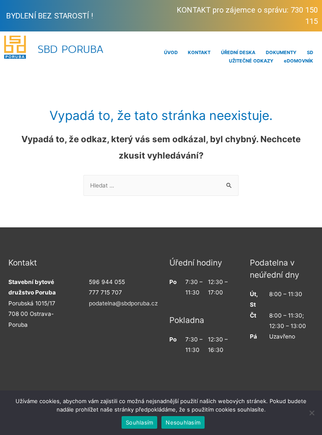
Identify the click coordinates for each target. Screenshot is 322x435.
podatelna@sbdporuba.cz (123, 303)
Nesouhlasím (183, 422)
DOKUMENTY (281, 52)
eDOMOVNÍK (298, 61)
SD (310, 52)
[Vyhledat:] (161, 185)
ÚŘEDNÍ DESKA (238, 52)
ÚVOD (171, 52)
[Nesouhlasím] (311, 413)
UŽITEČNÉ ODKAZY (251, 61)
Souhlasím (139, 422)
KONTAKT (199, 52)
